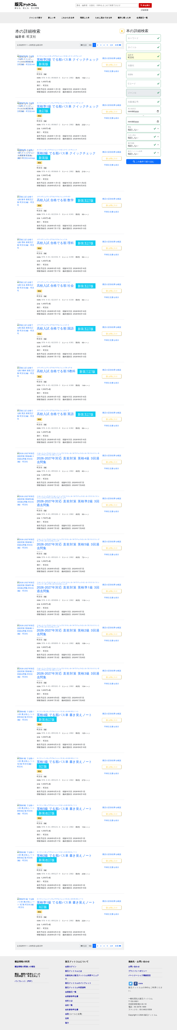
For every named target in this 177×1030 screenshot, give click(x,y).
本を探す (146, 5)
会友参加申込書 (71, 1009)
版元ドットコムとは (73, 971)
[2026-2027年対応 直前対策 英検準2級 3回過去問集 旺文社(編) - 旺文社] (26, 500)
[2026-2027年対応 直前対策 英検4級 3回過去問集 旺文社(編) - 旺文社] (26, 457)
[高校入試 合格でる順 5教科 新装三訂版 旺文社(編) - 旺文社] (26, 371)
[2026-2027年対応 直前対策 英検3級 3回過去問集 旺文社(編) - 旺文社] (26, 672)
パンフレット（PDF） (24, 981)
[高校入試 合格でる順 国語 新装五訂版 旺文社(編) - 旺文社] (26, 329)
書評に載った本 (124, 18)
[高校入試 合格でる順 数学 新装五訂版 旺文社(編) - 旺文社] (26, 200)
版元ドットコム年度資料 (75, 987)
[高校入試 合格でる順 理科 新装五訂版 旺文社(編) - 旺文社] (26, 243)
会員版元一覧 (142, 18)
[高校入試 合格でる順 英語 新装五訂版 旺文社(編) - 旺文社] (26, 414)
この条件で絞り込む (144, 161)
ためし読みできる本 (103, 18)
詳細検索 (144, 10)
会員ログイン (70, 967)
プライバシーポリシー (137, 971)
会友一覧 (69, 1005)
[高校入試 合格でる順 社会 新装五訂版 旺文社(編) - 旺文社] (26, 286)
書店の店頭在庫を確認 (111, 58)
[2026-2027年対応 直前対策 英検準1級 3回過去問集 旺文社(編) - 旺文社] (26, 586)
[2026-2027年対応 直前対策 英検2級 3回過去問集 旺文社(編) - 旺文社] (26, 629)
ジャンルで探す (35, 18)
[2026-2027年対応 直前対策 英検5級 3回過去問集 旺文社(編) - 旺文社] (26, 543)
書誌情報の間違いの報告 (25, 967)
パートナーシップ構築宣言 (139, 975)
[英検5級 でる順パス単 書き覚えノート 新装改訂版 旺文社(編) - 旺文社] (26, 809)
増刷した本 (84, 18)
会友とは (69, 1001)
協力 (67, 1023)
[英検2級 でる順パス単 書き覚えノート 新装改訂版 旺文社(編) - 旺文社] (26, 856)
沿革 (67, 1018)
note (141, 983)
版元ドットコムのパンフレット (78, 983)
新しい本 (52, 18)
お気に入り (113, 64)
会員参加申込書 (71, 996)
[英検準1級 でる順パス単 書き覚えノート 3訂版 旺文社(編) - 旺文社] (26, 903)
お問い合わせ (134, 967)
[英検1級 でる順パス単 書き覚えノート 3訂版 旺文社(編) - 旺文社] (26, 762)
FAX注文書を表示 (111, 71)
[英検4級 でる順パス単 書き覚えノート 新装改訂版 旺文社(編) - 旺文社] (26, 715)
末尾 (117, 45)
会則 (67, 1014)
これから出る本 (67, 18)
